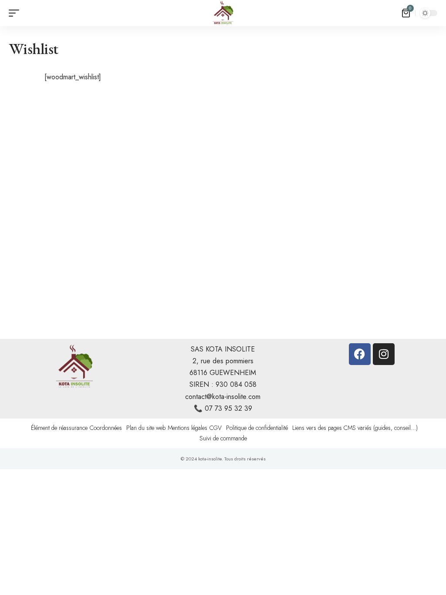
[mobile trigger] (16, 13)
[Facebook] (360, 354)
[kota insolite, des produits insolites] (223, 13)
